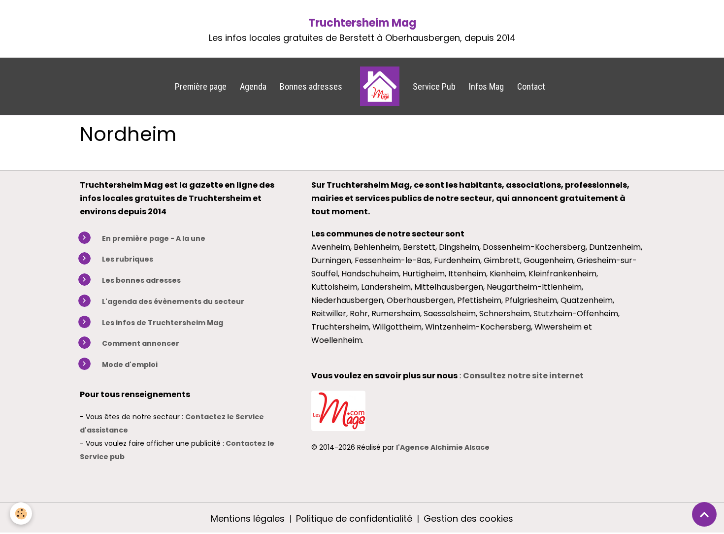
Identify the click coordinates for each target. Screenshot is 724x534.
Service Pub (434, 86)
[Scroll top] (704, 514)
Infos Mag (486, 86)
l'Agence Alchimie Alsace (443, 447)
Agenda (253, 86)
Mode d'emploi (130, 364)
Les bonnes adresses (141, 280)
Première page (201, 86)
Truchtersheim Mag (362, 23)
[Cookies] (21, 513)
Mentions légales (248, 518)
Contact (531, 86)
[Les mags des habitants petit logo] (338, 409)
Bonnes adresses (311, 86)
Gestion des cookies (468, 518)
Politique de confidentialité (354, 518)
